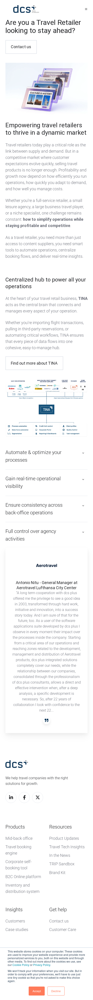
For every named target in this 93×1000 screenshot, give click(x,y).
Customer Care (62, 929)
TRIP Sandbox (61, 863)
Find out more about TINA (34, 363)
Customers (15, 921)
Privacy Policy (41, 965)
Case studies (16, 929)
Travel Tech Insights (67, 846)
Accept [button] (37, 991)
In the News (59, 855)
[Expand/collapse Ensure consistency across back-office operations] (83, 505)
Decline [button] (56, 991)
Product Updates (64, 838)
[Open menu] (86, 9)
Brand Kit (57, 872)
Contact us (21, 46)
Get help (58, 909)
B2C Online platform (23, 876)
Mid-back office (19, 838)
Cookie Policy (20, 965)
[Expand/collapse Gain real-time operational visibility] (83, 479)
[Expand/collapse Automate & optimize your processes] (83, 453)
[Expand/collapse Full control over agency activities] (83, 532)
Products (15, 827)
